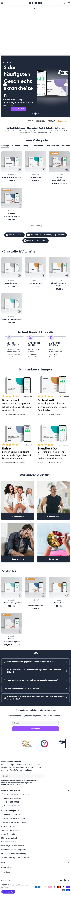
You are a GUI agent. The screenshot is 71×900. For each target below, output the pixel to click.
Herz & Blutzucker (8, 826)
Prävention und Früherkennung (13, 853)
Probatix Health (14, 885)
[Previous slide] (5, 85)
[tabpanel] (35, 186)
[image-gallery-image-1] (17, 397)
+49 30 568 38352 (11, 802)
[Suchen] (64, 3)
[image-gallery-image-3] (17, 445)
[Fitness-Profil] (35, 161)
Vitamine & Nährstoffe (10, 814)
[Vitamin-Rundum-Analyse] (59, 267)
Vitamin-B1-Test (35, 283)
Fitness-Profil (35, 177)
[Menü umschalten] (2, 3)
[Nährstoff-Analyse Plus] (11, 303)
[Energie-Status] (11, 267)
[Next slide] (66, 85)
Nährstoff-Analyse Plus (12, 319)
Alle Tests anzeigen (35, 226)
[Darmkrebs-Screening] (11, 161)
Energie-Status (11, 283)
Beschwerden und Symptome (13, 849)
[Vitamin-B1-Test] (35, 267)
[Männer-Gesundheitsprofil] (11, 198)
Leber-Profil (59, 603)
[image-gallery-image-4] (53, 445)
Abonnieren (35, 728)
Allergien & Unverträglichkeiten (13, 822)
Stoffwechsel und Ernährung (13, 818)
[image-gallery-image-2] (53, 397)
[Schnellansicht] (19, 155)
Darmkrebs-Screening (11, 177)
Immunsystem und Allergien (12, 846)
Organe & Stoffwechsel (11, 830)
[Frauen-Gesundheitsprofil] (59, 161)
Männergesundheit (9, 838)
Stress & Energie (8, 834)
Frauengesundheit (8, 842)
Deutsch (4, 880)
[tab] (31, 45)
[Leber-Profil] (59, 587)
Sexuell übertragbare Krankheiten (15, 857)
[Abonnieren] (42, 776)
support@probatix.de (12, 798)
